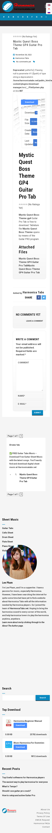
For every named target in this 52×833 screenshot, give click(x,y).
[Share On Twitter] (44, 297)
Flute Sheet (7, 541)
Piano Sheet (8, 546)
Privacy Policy (43, 813)
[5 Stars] (21, 36)
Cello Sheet (7, 533)
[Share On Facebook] (39, 297)
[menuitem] (49, 12)
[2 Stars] (15, 36)
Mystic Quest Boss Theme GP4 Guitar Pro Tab (27, 45)
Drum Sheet (7, 537)
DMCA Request (42, 820)
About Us (45, 809)
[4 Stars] (19, 36)
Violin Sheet (8, 550)
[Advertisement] (26, 653)
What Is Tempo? (9, 786)
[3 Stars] (17, 36)
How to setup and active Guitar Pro (18, 795)
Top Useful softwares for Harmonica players (23, 777)
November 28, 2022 (24, 55)
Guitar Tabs (15, 445)
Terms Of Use (43, 816)
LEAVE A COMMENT (34, 321)
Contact (46, 827)
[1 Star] (14, 36)
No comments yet (23, 62)
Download (29, 102)
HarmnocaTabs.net (19, 608)
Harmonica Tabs (22, 58)
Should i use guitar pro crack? (16, 791)
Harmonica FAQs (42, 823)
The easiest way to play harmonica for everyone (25, 782)
